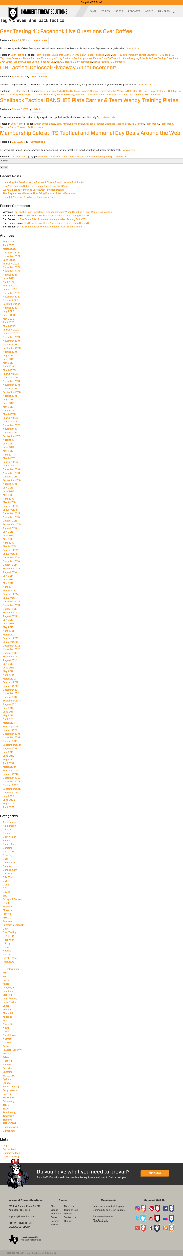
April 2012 (8, 675)
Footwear (8, 921)
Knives (6, 980)
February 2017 (10, 462)
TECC (6, 1109)
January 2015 (10, 554)
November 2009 (12, 781)
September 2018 (12, 392)
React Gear (49, 94)
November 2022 (11, 256)
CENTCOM (8, 851)
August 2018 (10, 396)
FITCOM (7, 918)
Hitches (7, 951)
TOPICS (106, 11)
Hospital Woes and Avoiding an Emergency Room (29, 197)
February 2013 (11, 638)
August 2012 (10, 660)
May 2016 (8, 495)
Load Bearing (10, 998)
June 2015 (8, 535)
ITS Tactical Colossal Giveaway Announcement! (58, 67)
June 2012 (8, 668)
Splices (7, 1079)
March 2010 (9, 767)
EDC (5, 896)
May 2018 (8, 407)
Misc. (6, 1020)
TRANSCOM (9, 1123)
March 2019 (9, 370)
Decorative (8, 874)
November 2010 (11, 737)
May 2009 (8, 804)
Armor (37, 124)
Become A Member (103, 1216)
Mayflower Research (11, 58)
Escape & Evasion (12, 899)
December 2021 (11, 267)
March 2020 (9, 326)
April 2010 (8, 763)
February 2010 (11, 771)
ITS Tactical (164, 55)
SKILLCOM (8, 1076)
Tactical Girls (126, 94)
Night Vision (9, 1035)
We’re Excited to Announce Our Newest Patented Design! (33, 190)
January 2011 (10, 730)
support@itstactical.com (22, 1216)
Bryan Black (38, 142)
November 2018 (11, 385)
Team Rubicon (43, 55)
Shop (53, 1206)
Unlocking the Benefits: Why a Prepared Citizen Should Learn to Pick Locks (43, 182)
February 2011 (10, 726)
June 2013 (8, 624)
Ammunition (9, 826)
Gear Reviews (119, 55)
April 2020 (8, 322)
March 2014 (9, 591)
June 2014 (8, 579)
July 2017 (8, 444)
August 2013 (10, 616)
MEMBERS (164, 11)
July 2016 (8, 488)
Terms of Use (71, 1210)
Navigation (8, 1024)
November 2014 (11, 561)
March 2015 (9, 546)
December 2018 (11, 381)
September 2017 (11, 436)
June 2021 (8, 278)
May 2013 (8, 627)
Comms (7, 866)
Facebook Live (47, 62)
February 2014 (11, 594)
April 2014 (8, 587)
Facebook (100, 55)
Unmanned (9, 1131)
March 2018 (9, 414)
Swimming (8, 1101)
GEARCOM (8, 936)
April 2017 (8, 455)
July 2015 (8, 532)
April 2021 (8, 282)
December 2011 (11, 690)
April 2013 (8, 631)
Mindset (7, 1017)
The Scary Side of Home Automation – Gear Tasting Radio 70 (56, 216)
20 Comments (152, 94)
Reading (7, 1061)
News (6, 1028)
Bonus (6, 841)
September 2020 (12, 304)
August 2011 (9, 704)
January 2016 (10, 510)
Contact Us (70, 1217)
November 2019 (11, 341)
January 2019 (10, 377)
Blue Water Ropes (82, 62)
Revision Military (65, 94)
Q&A (58, 62)
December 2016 (11, 469)
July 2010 (8, 752)
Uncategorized (11, 1127)
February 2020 (11, 330)
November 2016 (11, 473)
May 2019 (8, 363)
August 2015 (10, 528)
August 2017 (10, 440)
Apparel (7, 829)
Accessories (9, 822)
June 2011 (8, 712)
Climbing (7, 855)
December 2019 (11, 337)
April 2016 (8, 499)
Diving (6, 885)
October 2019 (10, 344)
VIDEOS (119, 11)
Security (7, 1068)
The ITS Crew (39, 40)
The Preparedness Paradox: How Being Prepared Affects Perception (39, 193)
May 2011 (8, 715)
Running (7, 1065)
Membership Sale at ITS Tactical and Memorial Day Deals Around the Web (90, 133)
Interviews (8, 962)
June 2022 (9, 260)
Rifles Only (145, 58)
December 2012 (11, 646)
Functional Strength (13, 925)
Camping (8, 848)
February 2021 (10, 286)
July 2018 (8, 400)
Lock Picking (10, 1002)
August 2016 (10, 484)
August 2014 (10, 572)
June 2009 (9, 800)
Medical (7, 1009)
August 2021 (10, 275)
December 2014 (11, 557)
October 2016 (10, 477)
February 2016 (11, 506)
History (7, 947)
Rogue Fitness (101, 62)
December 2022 (11, 253)
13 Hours (67, 62)
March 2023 (9, 249)
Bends (6, 833)
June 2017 (8, 447)
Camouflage (9, 844)
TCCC (6, 1105)
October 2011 (10, 697)
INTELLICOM (10, 958)
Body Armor (17, 124)
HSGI (169, 91)
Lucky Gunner (19, 94)
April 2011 (8, 719)
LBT (174, 55)
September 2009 (12, 789)
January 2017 (10, 466)
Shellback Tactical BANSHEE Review (124, 124)
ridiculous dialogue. (127, 58)
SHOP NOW (155, 1173)
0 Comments (120, 156)
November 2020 (11, 297)
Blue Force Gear (60, 55)
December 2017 (11, 425)
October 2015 (10, 521)
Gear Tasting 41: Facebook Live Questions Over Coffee (66, 31)
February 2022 (11, 264)
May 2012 (8, 671)
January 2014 (10, 598)
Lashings (8, 991)
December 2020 (11, 293)
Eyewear (7, 907)
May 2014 (8, 583)
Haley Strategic (157, 91)
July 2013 (8, 620)
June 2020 (9, 315)
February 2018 (11, 418)
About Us (69, 1206)
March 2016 (9, 502)
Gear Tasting (17, 55)
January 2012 (10, 686)
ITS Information (19, 91)
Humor (6, 954)
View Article (133, 48)
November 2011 (11, 693)
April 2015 (8, 543)
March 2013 (9, 635)
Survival (7, 1094)
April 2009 (9, 807)
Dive (5, 881)
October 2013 (10, 609)
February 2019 (11, 374)
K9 (4, 973)
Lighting (7, 995)
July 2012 (8, 664)
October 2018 (10, 388)
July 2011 (8, 708)
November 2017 (11, 429)
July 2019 (8, 355)
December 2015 (11, 513)
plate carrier (76, 124)
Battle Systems (71, 91)
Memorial (8, 1013)
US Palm (138, 94)
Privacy (7, 1057)
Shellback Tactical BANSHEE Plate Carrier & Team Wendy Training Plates (89, 100)
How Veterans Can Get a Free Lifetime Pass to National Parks (35, 186)
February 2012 (10, 682)
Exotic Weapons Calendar (123, 91)
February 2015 (11, 550)
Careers (55, 1221)
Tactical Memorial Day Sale (96, 156)
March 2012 (9, 679)
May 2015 (8, 539)
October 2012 (10, 653)
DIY (5, 888)
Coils (5, 859)
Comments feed (11, 1153)
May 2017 (8, 451)
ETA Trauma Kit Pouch (82, 55)
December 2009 (12, 778)
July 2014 (8, 576)
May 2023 (8, 242)
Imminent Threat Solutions (142, 55)
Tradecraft (8, 1116)
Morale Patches (31, 58)
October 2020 (10, 300)
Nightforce (55, 58)
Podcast (7, 1054)
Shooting (8, 1072)
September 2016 (12, 480)
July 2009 (8, 796)
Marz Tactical (35, 94)
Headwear (8, 940)
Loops (6, 1006)
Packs (6, 1046)
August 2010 (10, 748)
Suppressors (10, 1090)
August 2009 (10, 792)
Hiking (6, 943)
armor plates (48, 124)
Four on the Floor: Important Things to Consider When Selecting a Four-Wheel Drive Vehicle (63, 212)
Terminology (9, 1112)
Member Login (100, 1220)
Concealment (10, 870)
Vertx (59, 91)
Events (6, 903)
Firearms (7, 910)
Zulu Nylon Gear (46, 91)
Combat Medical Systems (94, 91)
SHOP (93, 11)
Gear (108, 55)
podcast (87, 58)
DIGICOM (8, 877)
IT (4, 965)
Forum (54, 1225)
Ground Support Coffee (26, 62)
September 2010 (12, 745)
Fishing (7, 914)
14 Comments (35, 127)
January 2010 (10, 774)
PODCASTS (134, 11)
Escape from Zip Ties (104, 58)
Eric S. (37, 109)
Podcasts (56, 1214)
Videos (54, 1210)
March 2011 (9, 723)
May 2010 (8, 759)
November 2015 (11, 517)
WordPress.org (11, 1157)
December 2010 (11, 734)
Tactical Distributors (107, 94)
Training (21, 127)
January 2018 (10, 421)
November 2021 (11, 271)
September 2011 (11, 701)
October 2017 (10, 433)
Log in (6, 1145)
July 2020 (8, 311)
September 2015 (12, 524)
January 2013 (10, 642)
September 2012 (12, 657)
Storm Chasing (11, 1087)
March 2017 (9, 458)
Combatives (9, 862)
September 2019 (12, 348)
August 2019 (10, 352)
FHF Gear (143, 91)
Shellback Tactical (72, 58)
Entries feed (9, 1149)
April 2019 (8, 366)
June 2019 (8, 359)
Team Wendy (152, 124)
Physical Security (12, 1050)
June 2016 (8, 491)
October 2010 (10, 741)
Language (8, 987)
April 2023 (8, 245)
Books (54, 1217)
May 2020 (8, 319)
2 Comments (118, 62)
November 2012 (11, 649)
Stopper (7, 1083)
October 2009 (10, 785)
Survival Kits (9, 1098)
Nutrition (7, 1039)
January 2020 (10, 333)
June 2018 (8, 403)
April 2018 (8, 411)
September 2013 (12, 612)
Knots (6, 984)
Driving (6, 892)
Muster (45, 58)
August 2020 (10, 308)
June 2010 (8, 756)
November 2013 (11, 605)
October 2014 (10, 565)
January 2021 (10, 289)
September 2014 (12, 568)
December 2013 (11, 601)
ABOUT (149, 11)
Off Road (7, 1042)
